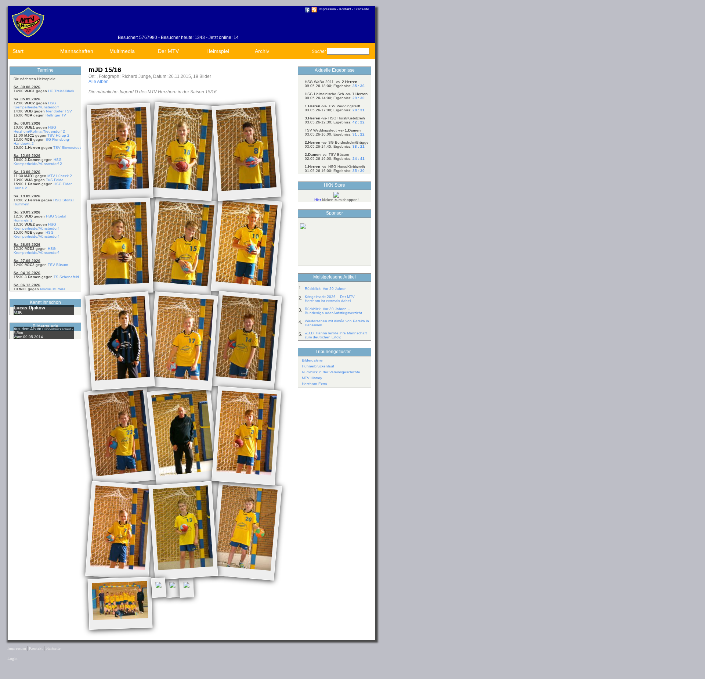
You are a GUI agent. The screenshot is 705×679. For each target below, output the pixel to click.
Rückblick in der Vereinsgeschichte (331, 372)
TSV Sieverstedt (67, 148)
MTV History (312, 378)
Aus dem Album (28, 329)
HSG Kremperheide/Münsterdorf (36, 105)
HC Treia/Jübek (61, 91)
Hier (317, 200)
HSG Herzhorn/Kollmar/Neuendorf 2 (39, 129)
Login (12, 659)
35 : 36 (358, 86)
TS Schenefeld (66, 277)
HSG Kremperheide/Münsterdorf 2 (38, 162)
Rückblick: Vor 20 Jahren (326, 289)
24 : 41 (358, 159)
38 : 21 (358, 146)
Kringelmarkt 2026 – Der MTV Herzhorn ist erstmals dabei (330, 299)
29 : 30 (358, 98)
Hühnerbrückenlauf (318, 366)
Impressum (327, 9)
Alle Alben (98, 81)
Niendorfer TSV (59, 111)
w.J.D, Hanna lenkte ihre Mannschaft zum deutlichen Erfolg (336, 335)
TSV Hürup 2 (58, 135)
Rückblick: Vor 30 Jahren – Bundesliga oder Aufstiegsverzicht (333, 311)
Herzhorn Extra (314, 384)
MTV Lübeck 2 (59, 176)
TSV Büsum (58, 265)
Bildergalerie (312, 360)
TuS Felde (55, 180)
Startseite (361, 9)
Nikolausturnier (52, 289)
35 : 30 (358, 171)
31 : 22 (358, 134)
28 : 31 (358, 110)
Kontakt (345, 9)
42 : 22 (358, 122)
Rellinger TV (56, 115)
